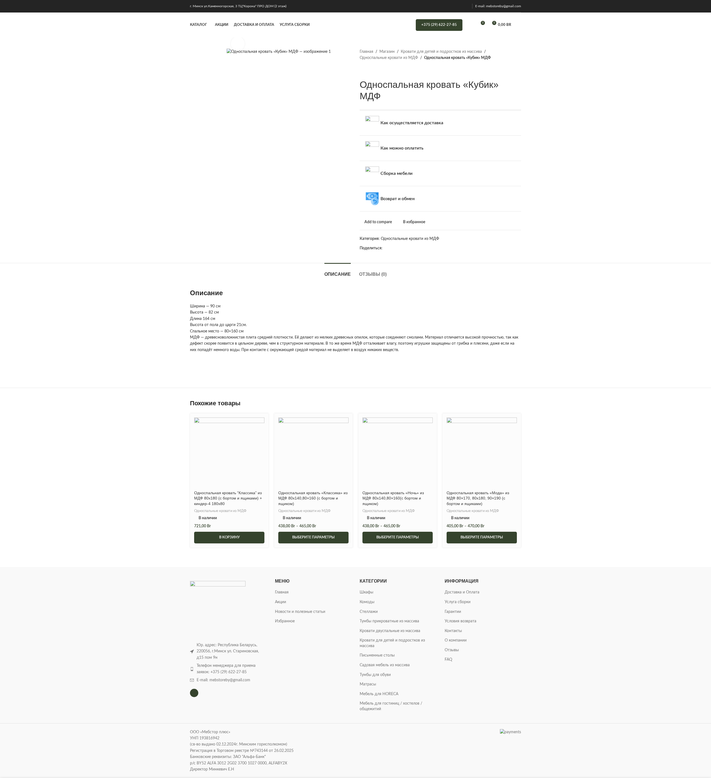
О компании (456, 640)
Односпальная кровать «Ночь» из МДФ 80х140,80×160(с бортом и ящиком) (393, 498)
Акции (280, 602)
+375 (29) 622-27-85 (439, 25)
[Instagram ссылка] (465, 6)
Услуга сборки (457, 602)
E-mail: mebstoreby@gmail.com (498, 6)
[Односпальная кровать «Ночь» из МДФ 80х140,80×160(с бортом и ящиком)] (397, 452)
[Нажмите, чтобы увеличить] (238, 44)
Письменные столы (377, 655)
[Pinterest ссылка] (405, 248)
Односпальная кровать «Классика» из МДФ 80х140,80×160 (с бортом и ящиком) (312, 498)
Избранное (285, 621)
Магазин (387, 52)
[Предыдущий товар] (363, 70)
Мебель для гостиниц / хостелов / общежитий (391, 706)
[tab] (337, 271)
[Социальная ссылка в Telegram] (437, 248)
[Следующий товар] (376, 70)
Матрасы (368, 684)
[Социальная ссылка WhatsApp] (424, 248)
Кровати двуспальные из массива (390, 631)
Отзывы (452, 650)
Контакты (453, 631)
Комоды (367, 602)
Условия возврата (460, 621)
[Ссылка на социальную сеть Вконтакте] (430, 248)
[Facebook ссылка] (385, 248)
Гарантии (453, 612)
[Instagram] (194, 693)
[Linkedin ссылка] (411, 248)
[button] (229, 537)
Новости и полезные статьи (300, 612)
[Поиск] (470, 25)
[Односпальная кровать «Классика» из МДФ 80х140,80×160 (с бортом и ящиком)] (313, 452)
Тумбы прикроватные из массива (389, 621)
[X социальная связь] (392, 248)
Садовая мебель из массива (385, 665)
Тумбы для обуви (375, 675)
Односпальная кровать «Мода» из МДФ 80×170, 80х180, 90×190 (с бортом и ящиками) (478, 498)
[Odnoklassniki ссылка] (417, 248)
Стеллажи (369, 612)
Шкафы (366, 592)
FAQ (448, 660)
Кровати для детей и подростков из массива (441, 52)
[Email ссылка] (398, 248)
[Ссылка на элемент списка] (228, 669)
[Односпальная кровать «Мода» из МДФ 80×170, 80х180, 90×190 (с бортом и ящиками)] (482, 452)
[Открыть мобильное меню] (519, 25)
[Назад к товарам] (369, 70)
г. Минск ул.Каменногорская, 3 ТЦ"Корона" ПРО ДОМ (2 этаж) (238, 6)
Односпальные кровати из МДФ (389, 58)
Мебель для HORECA (379, 694)
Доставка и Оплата (462, 592)
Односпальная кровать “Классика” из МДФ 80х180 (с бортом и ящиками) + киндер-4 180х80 (228, 498)
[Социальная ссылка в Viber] (443, 248)
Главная (366, 52)
